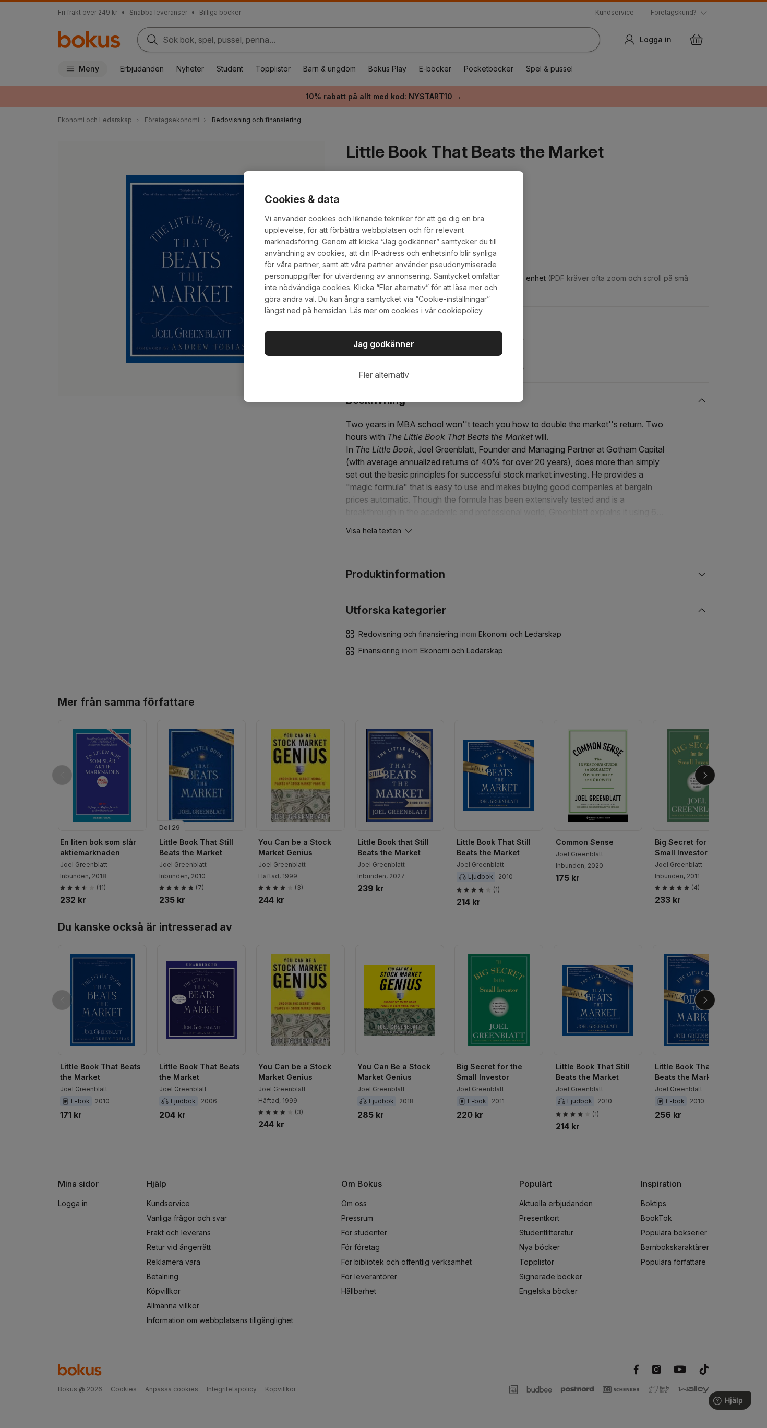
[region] (383, 286)
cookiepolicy (460, 310)
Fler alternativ (383, 375)
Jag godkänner (383, 344)
